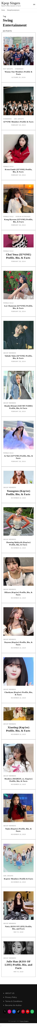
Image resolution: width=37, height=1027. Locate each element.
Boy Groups (8, 69)
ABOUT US (9, 993)
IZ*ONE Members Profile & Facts (18, 122)
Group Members (9, 353)
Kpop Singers (10, 3)
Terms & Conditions (13, 1001)
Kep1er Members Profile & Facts (18, 879)
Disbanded (19, 69)
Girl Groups (19, 119)
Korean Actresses (23, 216)
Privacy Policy (11, 997)
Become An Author (13, 1005)
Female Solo (8, 166)
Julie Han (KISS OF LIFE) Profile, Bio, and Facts (18, 964)
